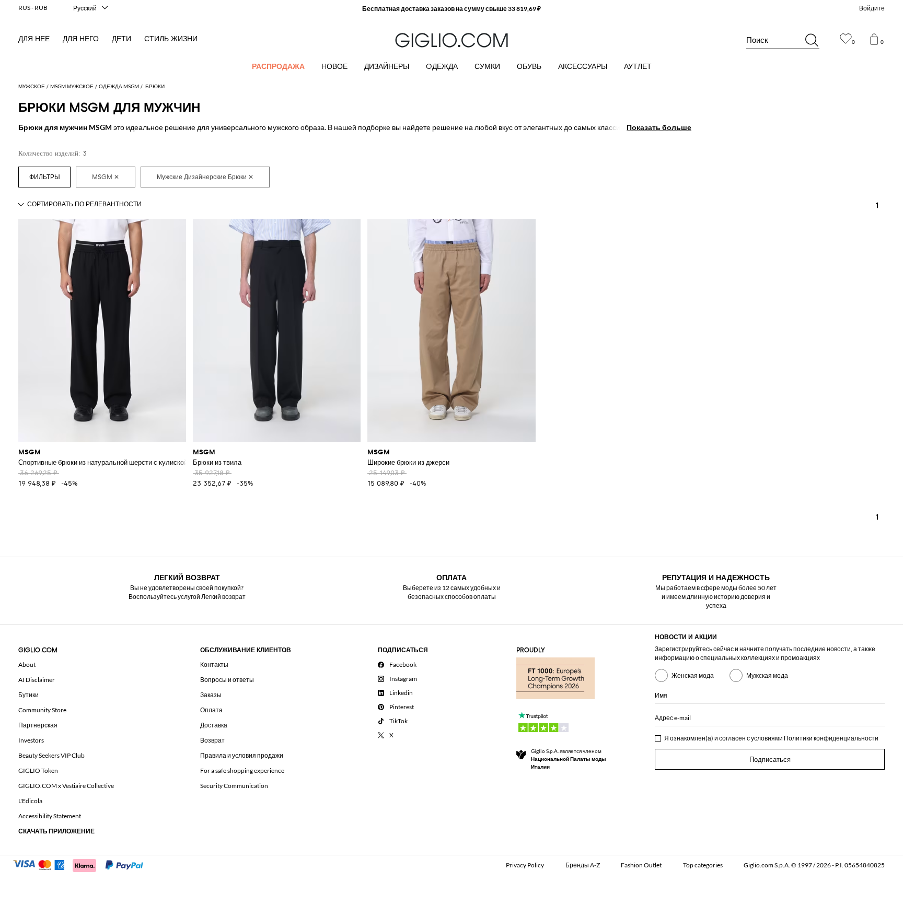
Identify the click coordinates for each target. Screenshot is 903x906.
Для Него (81, 38)
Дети (121, 38)
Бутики (28, 695)
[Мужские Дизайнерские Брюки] (205, 177)
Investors (31, 740)
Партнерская (37, 725)
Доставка (213, 725)
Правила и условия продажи (241, 755)
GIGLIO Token (38, 770)
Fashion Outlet (641, 865)
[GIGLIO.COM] (451, 40)
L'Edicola (30, 801)
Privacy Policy (525, 865)
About (27, 664)
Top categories (703, 865)
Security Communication (234, 786)
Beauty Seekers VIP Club (51, 755)
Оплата (211, 710)
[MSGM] (105, 177)
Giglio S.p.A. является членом (568, 759)
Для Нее (34, 38)
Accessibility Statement (49, 816)
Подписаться (770, 759)
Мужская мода (767, 675)
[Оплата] (83, 864)
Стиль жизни (171, 38)
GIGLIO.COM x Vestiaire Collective (66, 786)
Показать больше (659, 127)
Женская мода (693, 675)
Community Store (42, 710)
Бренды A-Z (582, 865)
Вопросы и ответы (227, 680)
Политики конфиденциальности (831, 738)
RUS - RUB (33, 7)
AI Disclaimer (36, 680)
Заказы (211, 695)
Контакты (214, 664)
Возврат (212, 740)
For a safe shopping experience (242, 770)
